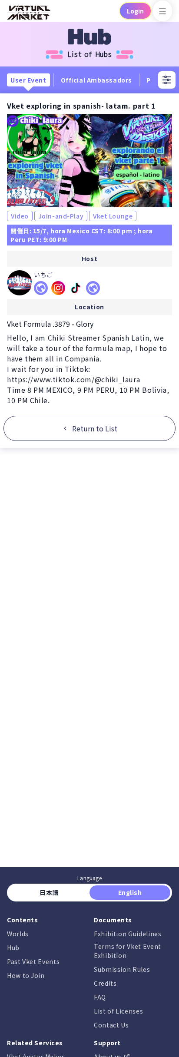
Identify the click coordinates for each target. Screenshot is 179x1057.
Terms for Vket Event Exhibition (127, 951)
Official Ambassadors (96, 80)
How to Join (26, 975)
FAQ (100, 997)
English (129, 892)
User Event (28, 80)
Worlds (18, 933)
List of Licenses (118, 1011)
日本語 (49, 892)
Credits (105, 983)
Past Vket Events (33, 961)
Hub (13, 947)
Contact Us (111, 1025)
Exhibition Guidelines (127, 933)
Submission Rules (122, 969)
